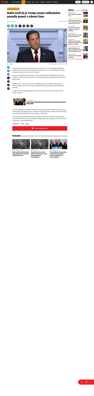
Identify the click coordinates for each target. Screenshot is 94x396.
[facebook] (8, 26)
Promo (33, 2)
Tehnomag (55, 2)
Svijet (23, 2)
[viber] (16, 26)
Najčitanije (86, 382)
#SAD (22, 123)
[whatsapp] (12, 26)
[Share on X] (20, 26)
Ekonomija (28, 2)
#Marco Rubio (16, 123)
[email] (23, 26)
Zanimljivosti (49, 2)
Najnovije (81, 382)
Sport (37, 2)
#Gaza (27, 123)
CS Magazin (42, 2)
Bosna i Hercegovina (16, 2)
